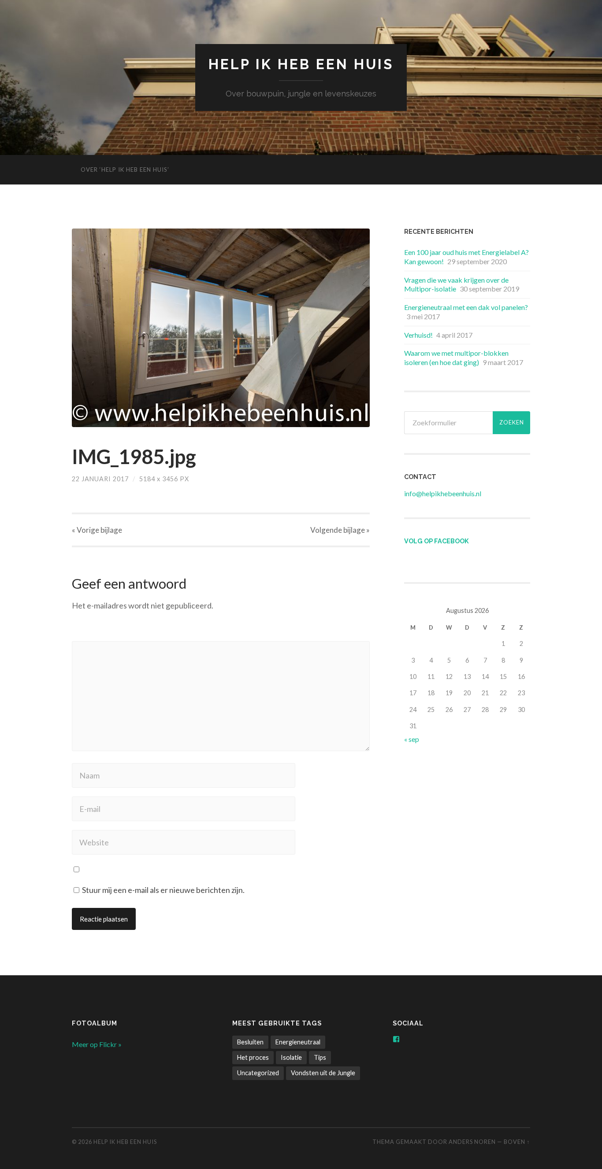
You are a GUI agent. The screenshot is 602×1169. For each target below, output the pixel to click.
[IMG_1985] (221, 328)
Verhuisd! (418, 335)
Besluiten (250, 1042)
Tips (320, 1057)
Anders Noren (472, 1141)
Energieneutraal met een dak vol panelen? (466, 307)
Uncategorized (258, 1073)
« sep (411, 739)
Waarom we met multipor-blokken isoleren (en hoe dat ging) (456, 357)
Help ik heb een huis (301, 64)
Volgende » (340, 530)
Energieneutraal (297, 1042)
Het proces (253, 1057)
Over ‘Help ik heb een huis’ (125, 169)
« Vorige (97, 530)
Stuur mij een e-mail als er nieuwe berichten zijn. (163, 890)
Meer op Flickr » (97, 1044)
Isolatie (291, 1057)
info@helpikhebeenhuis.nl (442, 493)
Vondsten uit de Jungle (323, 1073)
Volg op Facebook (436, 541)
